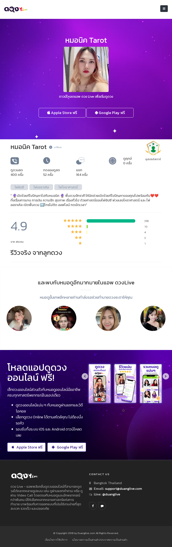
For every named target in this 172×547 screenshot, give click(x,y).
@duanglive (111, 494)
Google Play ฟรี (111, 112)
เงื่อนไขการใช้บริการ (56, 540)
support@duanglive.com (123, 488)
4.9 (18, 226)
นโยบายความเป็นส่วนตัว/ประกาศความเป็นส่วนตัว (99, 540)
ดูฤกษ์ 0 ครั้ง (127, 160)
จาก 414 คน (16, 242)
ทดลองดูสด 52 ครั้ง (51, 172)
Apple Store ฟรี (63, 112)
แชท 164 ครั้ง (81, 172)
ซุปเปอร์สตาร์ (153, 159)
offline (58, 147)
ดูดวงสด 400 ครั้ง (16, 172)
